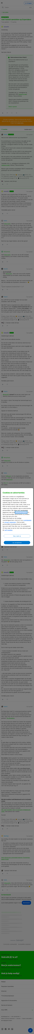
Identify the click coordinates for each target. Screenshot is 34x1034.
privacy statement (10, 522)
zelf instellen (8, 530)
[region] (17, 517)
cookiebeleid (27, 520)
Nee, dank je (17, 536)
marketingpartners (21, 512)
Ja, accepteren (17, 542)
